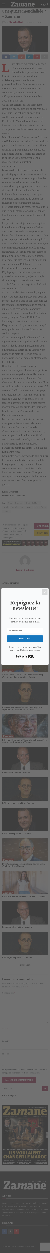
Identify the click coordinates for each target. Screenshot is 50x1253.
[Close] (45, 592)
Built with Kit (25, 656)
